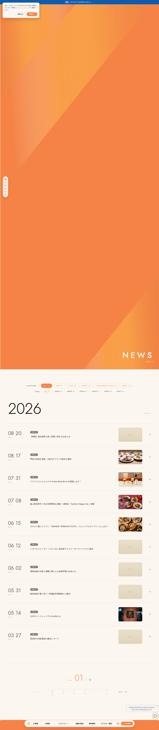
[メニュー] (118, 723)
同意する (32, 14)
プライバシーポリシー (22, 7)
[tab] (46, 386)
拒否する (20, 14)
